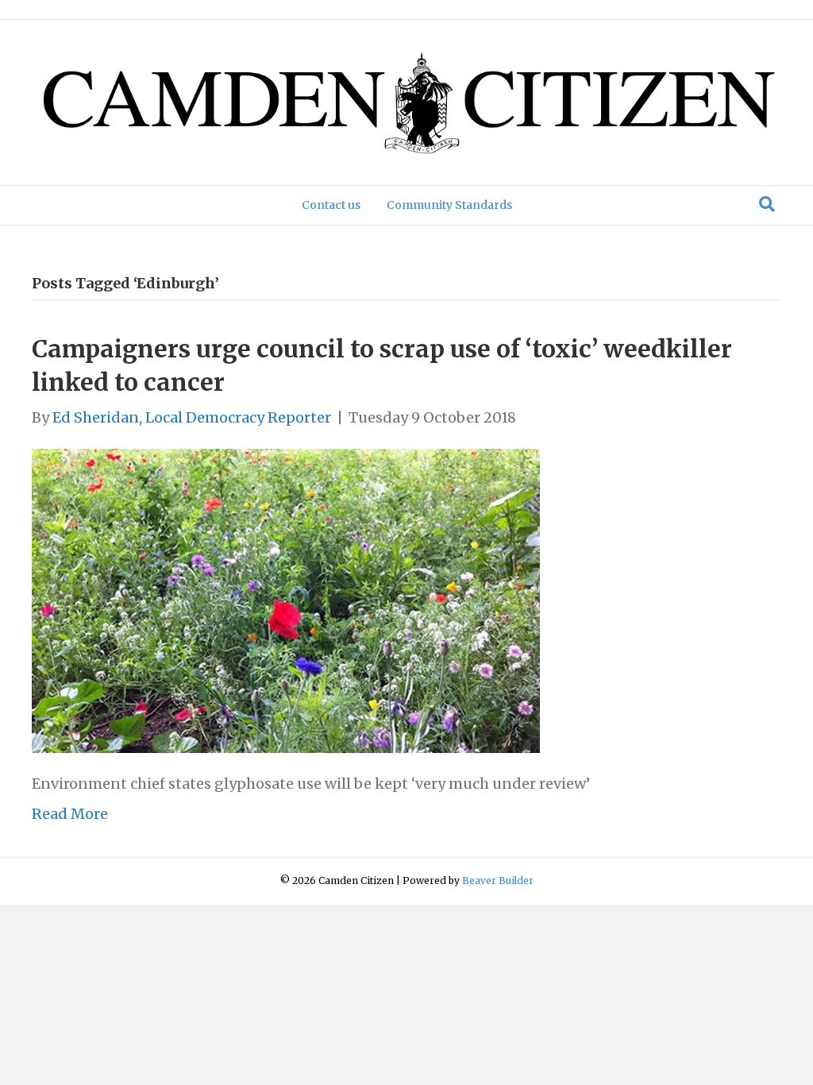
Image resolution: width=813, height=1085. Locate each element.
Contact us (331, 205)
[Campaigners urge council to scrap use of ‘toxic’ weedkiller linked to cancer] (286, 600)
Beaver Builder (498, 880)
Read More (70, 814)
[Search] (767, 204)
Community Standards (449, 205)
